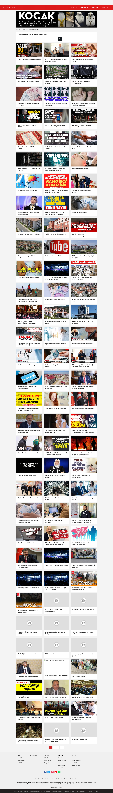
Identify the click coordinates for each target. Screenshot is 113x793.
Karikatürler (61, 769)
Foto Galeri (86, 7)
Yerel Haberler (61, 759)
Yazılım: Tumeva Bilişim (56, 788)
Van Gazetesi (33, 756)
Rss (36, 780)
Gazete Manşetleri (76, 761)
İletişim (58, 780)
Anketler (74, 756)
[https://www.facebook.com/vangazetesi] (45, 773)
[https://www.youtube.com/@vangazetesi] (56, 773)
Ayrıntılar (90, 791)
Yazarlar (96, 7)
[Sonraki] (62, 748)
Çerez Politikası (65, 780)
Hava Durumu (75, 759)
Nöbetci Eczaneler (76, 764)
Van (19, 756)
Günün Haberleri (62, 761)
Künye (53, 780)
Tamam (96, 791)
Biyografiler (47, 764)
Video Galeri (74, 7)
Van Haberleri (33, 759)
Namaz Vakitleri (76, 766)
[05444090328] (59, 773)
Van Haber (20, 759)
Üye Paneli (106, 7)
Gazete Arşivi (61, 766)
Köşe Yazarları (48, 761)
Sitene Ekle (41, 780)
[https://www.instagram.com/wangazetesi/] (52, 773)
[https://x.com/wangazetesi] (48, 773)
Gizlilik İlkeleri (73, 780)
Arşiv (59, 764)
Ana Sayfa (18, 29)
